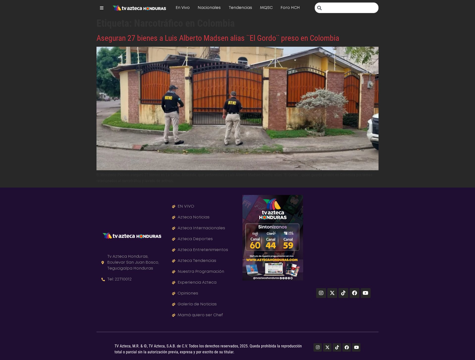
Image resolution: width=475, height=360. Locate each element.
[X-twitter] (332, 293)
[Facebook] (354, 293)
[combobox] (347, 7)
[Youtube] (366, 293)
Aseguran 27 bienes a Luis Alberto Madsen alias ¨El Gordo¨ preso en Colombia (217, 38)
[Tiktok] (343, 293)
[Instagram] (321, 293)
